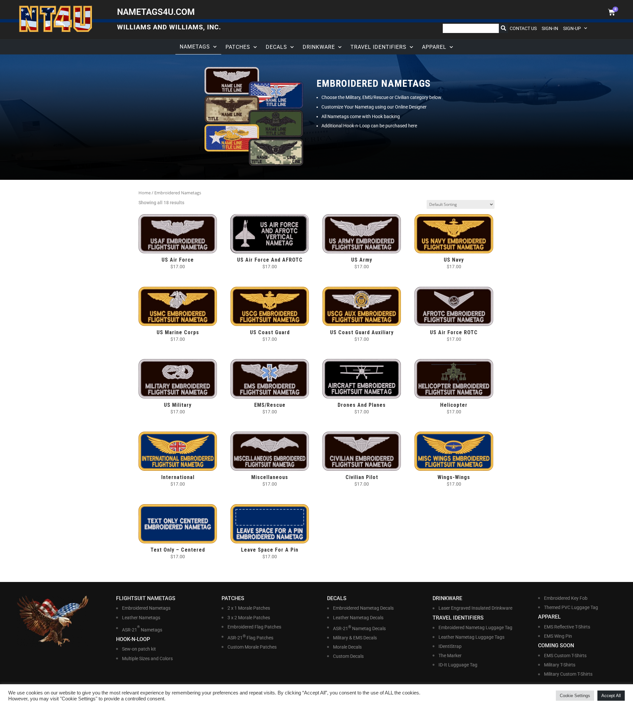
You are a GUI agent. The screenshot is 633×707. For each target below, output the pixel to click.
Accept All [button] (611, 695)
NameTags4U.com (156, 12)
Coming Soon (556, 645)
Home (144, 193)
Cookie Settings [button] (575, 695)
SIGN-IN (550, 28)
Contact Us (523, 28)
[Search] (503, 28)
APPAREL (434, 47)
